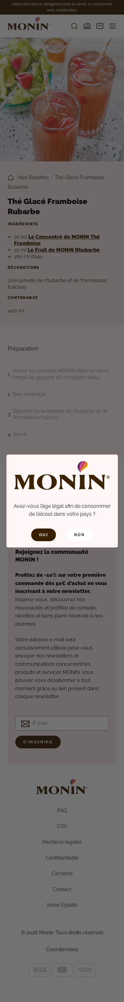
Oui (43, 535)
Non (79, 535)
